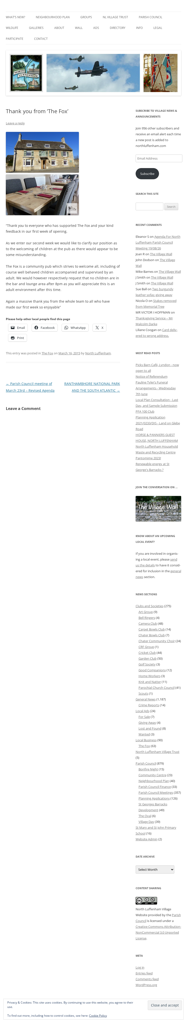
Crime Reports (149, 705)
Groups (86, 17)
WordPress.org (146, 985)
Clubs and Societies (149, 606)
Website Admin (147, 839)
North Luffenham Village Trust (157, 752)
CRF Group (146, 647)
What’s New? (15, 17)
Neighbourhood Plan (53, 17)
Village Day (146, 821)
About (59, 28)
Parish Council (150, 17)
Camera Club (148, 623)
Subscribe (147, 173)
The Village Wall (161, 254)
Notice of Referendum (152, 376)
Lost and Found (150, 728)
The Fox (47, 353)
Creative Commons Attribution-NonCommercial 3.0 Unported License (158, 932)
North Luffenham (98, 353)
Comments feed (147, 979)
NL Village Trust (115, 17)
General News (146, 699)
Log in (140, 967)
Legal (157, 28)
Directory (117, 28)
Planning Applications (154, 798)
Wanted (144, 734)
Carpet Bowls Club (152, 629)
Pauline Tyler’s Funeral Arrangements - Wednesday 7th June (156, 388)
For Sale (144, 717)
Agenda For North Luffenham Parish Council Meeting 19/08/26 (158, 242)
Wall (79, 28)
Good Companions (152, 670)
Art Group (146, 612)
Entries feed (144, 973)
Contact (41, 39)
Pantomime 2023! (148, 458)
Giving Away (147, 722)
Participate (14, 39)
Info (139, 28)
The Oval (145, 816)
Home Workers (149, 676)
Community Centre (152, 775)
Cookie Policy (98, 1016)
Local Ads (142, 711)
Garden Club (148, 658)
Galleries (36, 28)
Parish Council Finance (155, 786)
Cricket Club (147, 652)
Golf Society (147, 664)
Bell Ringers (147, 617)
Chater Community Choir (157, 641)
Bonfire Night (148, 769)
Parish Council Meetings (156, 792)
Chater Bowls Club (152, 635)
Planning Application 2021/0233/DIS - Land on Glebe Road (158, 423)
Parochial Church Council (157, 687)
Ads (96, 28)
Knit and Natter (150, 682)
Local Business (146, 740)
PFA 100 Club (145, 411)
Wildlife (12, 28)
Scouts (143, 693)
